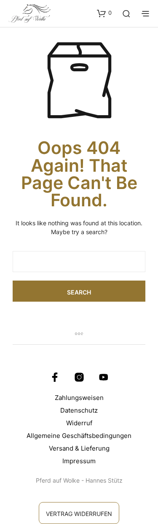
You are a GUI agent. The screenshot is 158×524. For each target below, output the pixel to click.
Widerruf (79, 423)
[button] (104, 13)
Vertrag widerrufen (79, 513)
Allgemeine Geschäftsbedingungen (79, 436)
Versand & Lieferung (79, 448)
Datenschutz (79, 410)
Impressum (79, 461)
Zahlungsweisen (79, 398)
